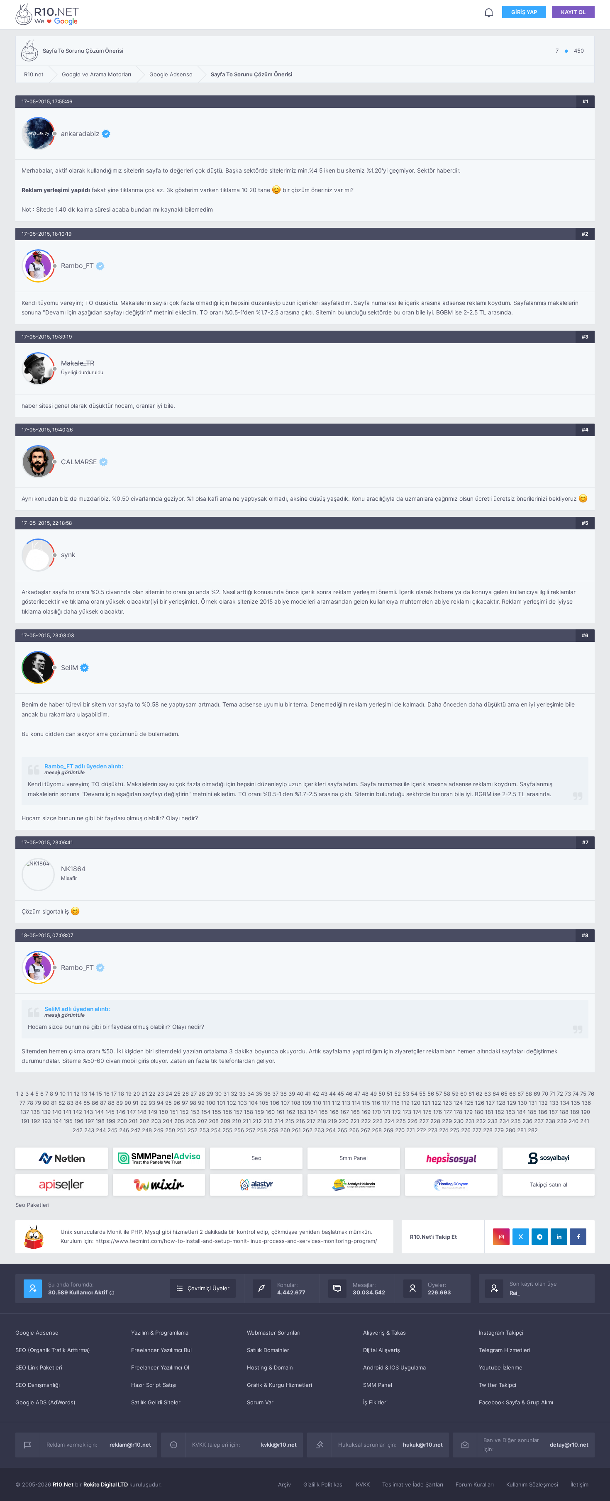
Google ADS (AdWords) (45, 1402)
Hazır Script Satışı (153, 1385)
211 (247, 1121)
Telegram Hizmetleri (504, 1350)
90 (127, 1102)
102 (231, 1102)
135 (575, 1102)
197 (89, 1121)
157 (238, 1112)
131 (533, 1102)
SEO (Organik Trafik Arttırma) (52, 1350)
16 (107, 1093)
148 (141, 1112)
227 (424, 1121)
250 (170, 1130)
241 (584, 1121)
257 (250, 1130)
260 (285, 1130)
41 (308, 1093)
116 (376, 1102)
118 (395, 1102)
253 (204, 1130)
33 (242, 1093)
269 (388, 1130)
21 (144, 1093)
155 (216, 1112)
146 (120, 1112)
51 (390, 1093)
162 (290, 1112)
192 (35, 1121)
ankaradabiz (80, 133)
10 (63, 1093)
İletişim (579, 1484)
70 (545, 1093)
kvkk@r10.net (279, 1444)
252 (193, 1130)
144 (99, 1112)
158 (248, 1112)
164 (312, 1112)
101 (221, 1102)
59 (455, 1093)
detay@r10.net (569, 1444)
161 (280, 1112)
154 (205, 1112)
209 (225, 1121)
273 (432, 1130)
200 (122, 1121)
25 (177, 1093)
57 (439, 1093)
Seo (256, 1158)
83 (70, 1102)
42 (315, 1093)
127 (490, 1102)
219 (332, 1121)
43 (324, 1093)
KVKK (363, 1484)
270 (400, 1130)
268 (377, 1130)
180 (478, 1112)
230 (459, 1121)
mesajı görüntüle (64, 772)
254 (216, 1130)
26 (185, 1093)
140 (56, 1112)
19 (129, 1093)
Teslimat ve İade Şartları (412, 1484)
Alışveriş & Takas (384, 1332)
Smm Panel (353, 1158)
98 (193, 1102)
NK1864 (73, 869)
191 (25, 1121)
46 (349, 1093)
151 (174, 1112)
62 (479, 1093)
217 (311, 1121)
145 (110, 1112)
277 (476, 1130)
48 (365, 1093)
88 (111, 1102)
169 (366, 1112)
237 (539, 1121)
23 (160, 1093)
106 (274, 1102)
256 (239, 1130)
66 (512, 1093)
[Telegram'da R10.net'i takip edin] (540, 1236)
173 (407, 1112)
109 (306, 1102)
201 (133, 1121)
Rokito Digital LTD (105, 1484)
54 (414, 1093)
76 (591, 1093)
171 (386, 1112)
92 (143, 1102)
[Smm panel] (159, 1158)
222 (366, 1121)
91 (136, 1102)
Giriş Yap (524, 12)
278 (488, 1130)
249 (158, 1130)
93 (152, 1102)
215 (289, 1121)
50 (381, 1093)
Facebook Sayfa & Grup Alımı (516, 1402)
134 (564, 1102)
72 (560, 1093)
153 (195, 1112)
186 (542, 1112)
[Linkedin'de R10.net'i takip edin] (559, 1236)
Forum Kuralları (475, 1484)
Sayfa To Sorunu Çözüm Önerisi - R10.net (48, 13)
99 (201, 1102)
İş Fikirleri (375, 1402)
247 (135, 1130)
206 (191, 1121)
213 (268, 1121)
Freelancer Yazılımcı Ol (160, 1367)
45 (340, 1093)
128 (500, 1102)
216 (300, 1121)
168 (355, 1112)
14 (92, 1093)
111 (326, 1102)
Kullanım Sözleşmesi (532, 1484)
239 (562, 1121)
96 (176, 1102)
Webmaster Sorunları (273, 1332)
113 (346, 1102)
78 (30, 1102)
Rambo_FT (77, 265)
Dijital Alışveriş (381, 1350)
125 (468, 1102)
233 (493, 1121)
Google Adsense (37, 1332)
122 (436, 1102)
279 (499, 1130)
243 (89, 1130)
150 (163, 1112)
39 (291, 1093)
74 (575, 1093)
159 (259, 1112)
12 (77, 1093)
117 (386, 1102)
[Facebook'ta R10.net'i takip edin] (578, 1236)
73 (568, 1093)
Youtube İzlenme (500, 1367)
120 (415, 1102)
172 (396, 1112)
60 (463, 1093)
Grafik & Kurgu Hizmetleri (279, 1385)
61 (471, 1093)
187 (553, 1112)
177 (448, 1112)
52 (397, 1093)
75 (583, 1093)
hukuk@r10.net (423, 1444)
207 (202, 1121)
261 (296, 1130)
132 (543, 1102)
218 (321, 1121)
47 (357, 1093)
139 (46, 1112)
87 (103, 1102)
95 (168, 1102)
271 (410, 1130)
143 (88, 1112)
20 (136, 1093)
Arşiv (284, 1484)
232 (481, 1121)
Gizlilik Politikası (323, 1484)
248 (147, 1130)
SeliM (69, 667)
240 (573, 1121)
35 (259, 1093)
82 (62, 1102)
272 (421, 1130)
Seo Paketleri (32, 1204)
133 (554, 1102)
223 (378, 1121)
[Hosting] (61, 1158)
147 (131, 1112)
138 (35, 1112)
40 (300, 1093)
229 (447, 1121)
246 (124, 1130)
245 (112, 1130)
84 (78, 1102)
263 (319, 1130)
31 (226, 1093)
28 (201, 1093)
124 (458, 1102)
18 (121, 1093)
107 (285, 1102)
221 (354, 1121)
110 (317, 1102)
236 (527, 1121)
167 (344, 1112)
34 (250, 1093)
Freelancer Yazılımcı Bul (161, 1350)
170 (376, 1112)
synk (68, 555)
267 (365, 1130)
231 (469, 1121)
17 (114, 1093)
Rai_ (515, 1292)
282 (533, 1130)
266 (354, 1130)
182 (499, 1112)
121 (426, 1102)
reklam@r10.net (130, 1444)
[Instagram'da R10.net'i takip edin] (501, 1236)
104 (253, 1102)
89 (119, 1102)
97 (185, 1102)
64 (496, 1093)
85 (86, 1102)
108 (295, 1102)
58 (447, 1093)
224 (389, 1121)
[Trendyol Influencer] (159, 1185)
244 (101, 1130)
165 (323, 1112)
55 (422, 1093)
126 (479, 1102)
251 (181, 1130)
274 (443, 1130)
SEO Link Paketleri (38, 1367)
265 (342, 1130)
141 (67, 1112)
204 (168, 1121)
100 (210, 1102)
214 (278, 1121)
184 (521, 1112)
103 (242, 1102)
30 (218, 1093)
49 (373, 1093)
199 (110, 1121)
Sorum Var (260, 1402)
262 (307, 1130)
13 (84, 1093)
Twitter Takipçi (497, 1385)
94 (160, 1102)
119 (405, 1102)
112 (336, 1102)
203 (156, 1121)
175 (427, 1112)
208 (214, 1121)
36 (267, 1093)
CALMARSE (79, 462)
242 (78, 1130)
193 (46, 1121)
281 (521, 1130)
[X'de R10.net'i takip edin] (520, 1236)
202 (144, 1121)
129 (511, 1102)
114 (356, 1102)
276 (466, 1130)
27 (193, 1093)
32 (234, 1093)
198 (100, 1121)
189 (574, 1112)
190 (585, 1112)
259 (273, 1130)
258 (262, 1130)
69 (537, 1093)
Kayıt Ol (573, 12)
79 (38, 1102)
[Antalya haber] (353, 1185)
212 (257, 1121)
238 (550, 1121)
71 (552, 1093)
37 (275, 1093)
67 (520, 1093)
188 (564, 1112)
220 (344, 1121)
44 (332, 1093)
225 (401, 1121)
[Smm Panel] (451, 1158)
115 (366, 1102)
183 (510, 1112)
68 (528, 1093)
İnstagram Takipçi (501, 1332)
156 (227, 1112)
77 (22, 1102)
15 (99, 1093)
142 (77, 1112)
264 (331, 1130)
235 (516, 1121)
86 (95, 1102)
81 (54, 1102)
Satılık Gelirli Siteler (156, 1402)
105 (263, 1102)
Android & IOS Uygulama (394, 1367)
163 (301, 1112)
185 (532, 1112)
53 (406, 1093)
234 (504, 1121)
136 (586, 1102)
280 (510, 1130)
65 (504, 1093)
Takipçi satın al (548, 1184)
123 (447, 1102)
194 (57, 1121)
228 (435, 1121)
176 (437, 1112)
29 (210, 1093)
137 (24, 1112)
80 (46, 1102)
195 (68, 1121)
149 (152, 1112)
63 (487, 1093)
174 (417, 1112)
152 (184, 1112)
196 (78, 1121)
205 (179, 1121)
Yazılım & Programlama (159, 1332)
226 (412, 1121)
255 (227, 1130)
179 (468, 1112)
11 (69, 1093)
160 (270, 1112)
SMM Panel (377, 1385)
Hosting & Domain (270, 1367)
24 (169, 1093)
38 (283, 1093)
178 (458, 1112)
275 (454, 1130)
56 (430, 1093)
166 (334, 1112)
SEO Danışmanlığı (37, 1385)
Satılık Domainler (268, 1350)
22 (152, 1093)
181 (489, 1112)
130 (522, 1102)
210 (236, 1121)
